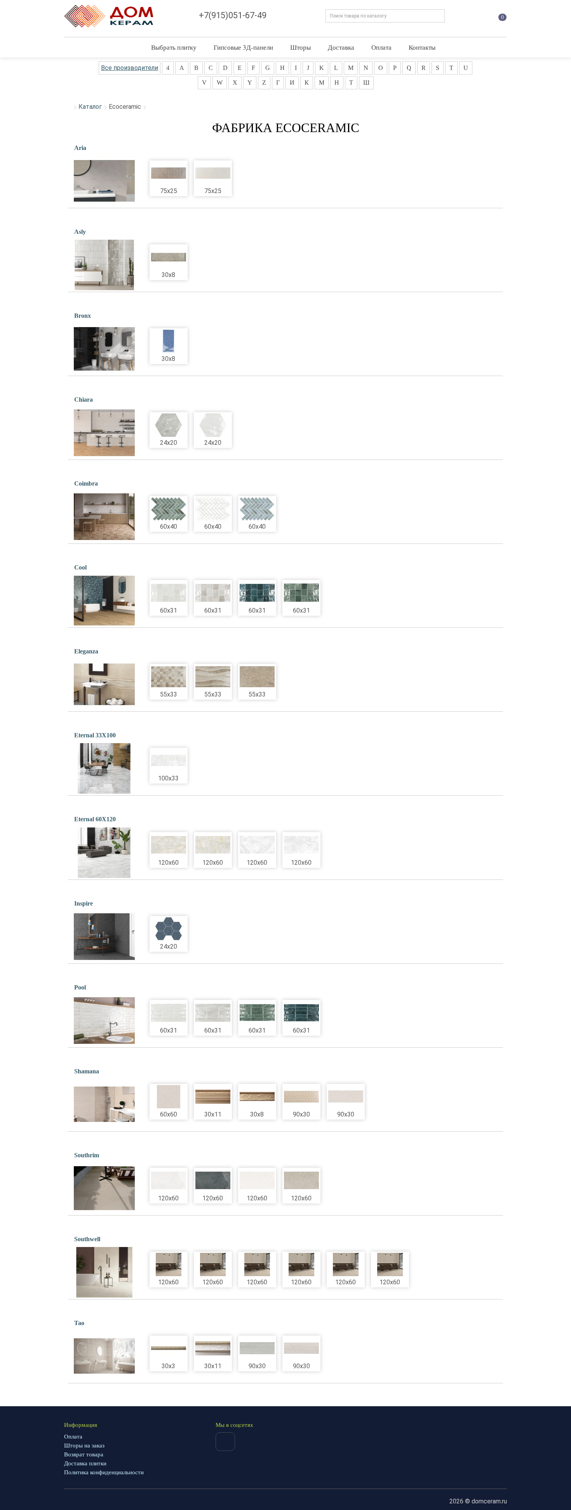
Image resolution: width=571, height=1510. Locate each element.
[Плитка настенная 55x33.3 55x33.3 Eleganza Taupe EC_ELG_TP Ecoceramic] (257, 676)
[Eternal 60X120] (104, 852)
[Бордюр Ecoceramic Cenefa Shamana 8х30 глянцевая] (257, 1096)
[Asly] (104, 265)
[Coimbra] (104, 516)
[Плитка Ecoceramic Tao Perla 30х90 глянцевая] (301, 1348)
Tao (79, 1323)
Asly (80, 231)
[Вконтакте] (225, 1441)
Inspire (83, 903)
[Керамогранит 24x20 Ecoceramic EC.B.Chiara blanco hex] (212, 425)
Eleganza (86, 651)
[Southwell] (104, 1272)
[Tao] (104, 1356)
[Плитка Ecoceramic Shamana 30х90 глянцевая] (345, 1096)
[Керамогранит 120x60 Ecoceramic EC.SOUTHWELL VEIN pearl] (301, 1264)
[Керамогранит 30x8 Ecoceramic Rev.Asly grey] (168, 257)
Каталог (90, 106)
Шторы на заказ (84, 1445)
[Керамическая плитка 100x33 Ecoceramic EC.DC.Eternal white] (168, 760)
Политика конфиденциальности (104, 1472)
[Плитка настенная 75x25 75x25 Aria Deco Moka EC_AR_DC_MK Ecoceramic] (168, 173)
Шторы (300, 47)
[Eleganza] (104, 684)
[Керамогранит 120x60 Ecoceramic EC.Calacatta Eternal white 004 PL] (301, 845)
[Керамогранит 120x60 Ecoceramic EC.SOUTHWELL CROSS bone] (212, 1264)
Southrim (86, 1155)
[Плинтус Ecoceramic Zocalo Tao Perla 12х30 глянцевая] (212, 1348)
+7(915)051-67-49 (232, 15)
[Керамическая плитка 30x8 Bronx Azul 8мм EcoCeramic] (168, 341)
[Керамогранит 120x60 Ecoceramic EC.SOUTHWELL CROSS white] (257, 1264)
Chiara (83, 399)
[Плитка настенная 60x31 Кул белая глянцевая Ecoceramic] (168, 592)
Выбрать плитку (174, 47)
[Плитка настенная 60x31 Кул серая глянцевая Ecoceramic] (212, 592)
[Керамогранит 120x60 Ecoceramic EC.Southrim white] (168, 1180)
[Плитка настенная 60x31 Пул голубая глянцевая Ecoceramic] (301, 1012)
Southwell (87, 1239)
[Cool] (104, 600)
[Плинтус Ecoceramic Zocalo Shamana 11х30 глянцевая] (212, 1096)
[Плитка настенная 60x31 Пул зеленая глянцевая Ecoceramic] (257, 1012)
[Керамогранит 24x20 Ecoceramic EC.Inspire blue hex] (168, 928)
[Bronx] (104, 349)
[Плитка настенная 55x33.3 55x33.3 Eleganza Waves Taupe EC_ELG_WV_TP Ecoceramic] (212, 676)
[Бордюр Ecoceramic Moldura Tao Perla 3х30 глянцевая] (168, 1348)
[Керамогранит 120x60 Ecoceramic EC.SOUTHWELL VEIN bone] (345, 1264)
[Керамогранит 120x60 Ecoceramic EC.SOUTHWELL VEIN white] (390, 1264)
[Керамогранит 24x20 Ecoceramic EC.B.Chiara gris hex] (168, 425)
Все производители (129, 67)
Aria (80, 148)
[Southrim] (104, 1188)
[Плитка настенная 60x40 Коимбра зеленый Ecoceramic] (168, 509)
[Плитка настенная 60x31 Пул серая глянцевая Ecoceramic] (212, 1012)
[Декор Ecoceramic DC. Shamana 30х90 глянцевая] (301, 1096)
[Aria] (104, 181)
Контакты (422, 47)
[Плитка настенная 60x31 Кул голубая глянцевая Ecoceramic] (257, 592)
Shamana (86, 1071)
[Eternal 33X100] (104, 768)
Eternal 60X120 (95, 819)
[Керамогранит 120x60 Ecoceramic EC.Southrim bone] (257, 1180)
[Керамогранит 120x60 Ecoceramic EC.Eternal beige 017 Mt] (168, 845)
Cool (80, 567)
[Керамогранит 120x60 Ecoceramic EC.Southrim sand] (301, 1180)
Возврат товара (83, 1454)
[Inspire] (104, 936)
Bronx (82, 315)
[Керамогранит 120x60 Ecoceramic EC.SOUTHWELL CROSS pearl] (168, 1264)
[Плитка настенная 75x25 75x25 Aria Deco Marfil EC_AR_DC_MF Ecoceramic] (212, 173)
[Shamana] (104, 1104)
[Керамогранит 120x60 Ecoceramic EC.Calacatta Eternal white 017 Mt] (257, 845)
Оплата (381, 47)
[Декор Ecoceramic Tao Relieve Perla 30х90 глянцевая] (257, 1348)
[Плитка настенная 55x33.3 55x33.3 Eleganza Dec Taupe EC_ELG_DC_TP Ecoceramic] (168, 676)
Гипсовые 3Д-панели (243, 47)
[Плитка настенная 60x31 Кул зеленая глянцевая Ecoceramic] (301, 592)
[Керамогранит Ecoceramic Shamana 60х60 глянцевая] (168, 1096)
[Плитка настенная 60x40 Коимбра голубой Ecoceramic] (257, 509)
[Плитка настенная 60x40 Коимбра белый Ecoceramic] (212, 509)
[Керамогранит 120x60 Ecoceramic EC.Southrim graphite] (212, 1180)
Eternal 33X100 (95, 735)
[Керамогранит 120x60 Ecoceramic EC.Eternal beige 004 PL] (212, 845)
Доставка (341, 47)
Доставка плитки (85, 1463)
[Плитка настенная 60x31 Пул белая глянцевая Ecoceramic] (168, 1012)
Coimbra (86, 483)
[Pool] (104, 1020)
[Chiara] (104, 433)
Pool (80, 987)
